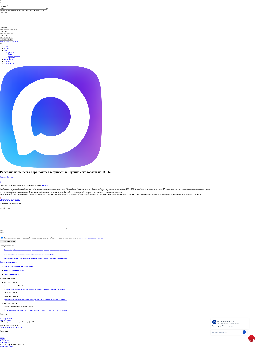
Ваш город (3, 35)
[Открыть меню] (1, 43)
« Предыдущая (5, 200)
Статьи (10, 54)
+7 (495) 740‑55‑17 (6, 318)
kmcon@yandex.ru (6, 320)
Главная (2, 177)
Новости (11, 52)
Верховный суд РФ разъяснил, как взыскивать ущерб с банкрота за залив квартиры (29, 254)
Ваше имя (3, 27)
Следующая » (15, 200)
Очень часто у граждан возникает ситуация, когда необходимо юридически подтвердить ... (35, 310)
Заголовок (3, 1)
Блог (5, 50)
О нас (6, 47)
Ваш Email (3, 31)
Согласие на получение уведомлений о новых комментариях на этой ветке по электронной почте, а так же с (53, 238)
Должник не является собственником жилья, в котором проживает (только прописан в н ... (35, 289)
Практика (11, 58)
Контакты (7, 61)
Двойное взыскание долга (12, 274)
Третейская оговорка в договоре (14, 270)
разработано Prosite (6, 346)
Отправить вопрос (6, 39)
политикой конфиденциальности (91, 238)
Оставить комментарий (8, 241)
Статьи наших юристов (8, 262)
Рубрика (3, 7)
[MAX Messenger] (51, 167)
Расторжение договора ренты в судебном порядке (19, 266)
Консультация (9, 63)
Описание (3, 12)
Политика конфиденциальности (11, 327)
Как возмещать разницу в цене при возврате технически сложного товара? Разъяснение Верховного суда (35, 258)
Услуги (6, 48)
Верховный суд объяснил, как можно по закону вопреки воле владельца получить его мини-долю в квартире (36, 250)
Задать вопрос (9, 59)
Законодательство (14, 56)
